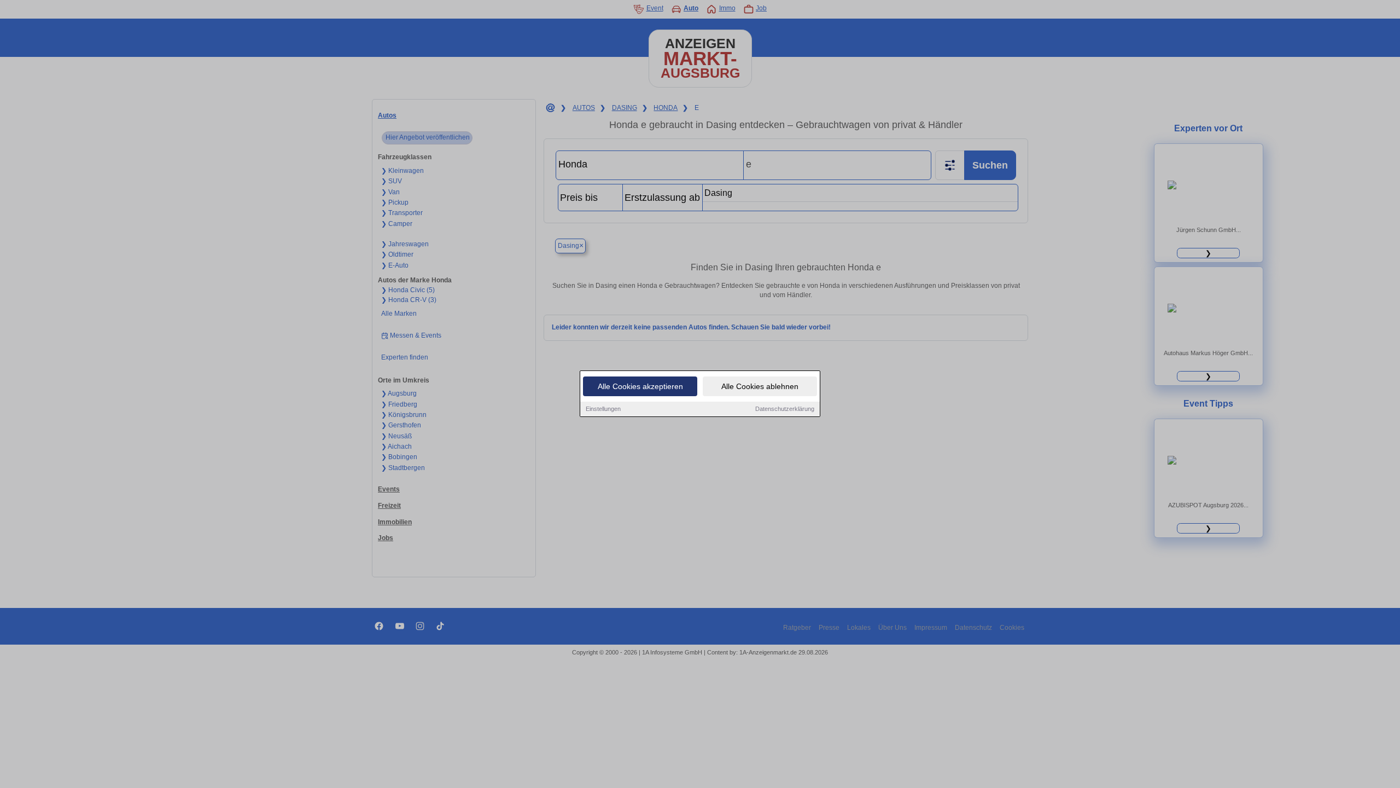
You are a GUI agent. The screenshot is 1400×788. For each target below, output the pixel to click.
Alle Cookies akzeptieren (640, 386)
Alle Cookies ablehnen (759, 386)
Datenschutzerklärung (784, 408)
